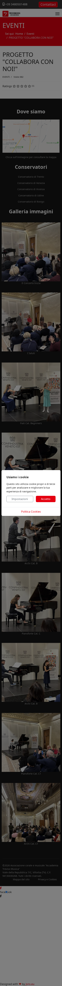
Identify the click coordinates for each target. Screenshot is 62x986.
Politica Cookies (31, 511)
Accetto (45, 499)
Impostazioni (20, 499)
